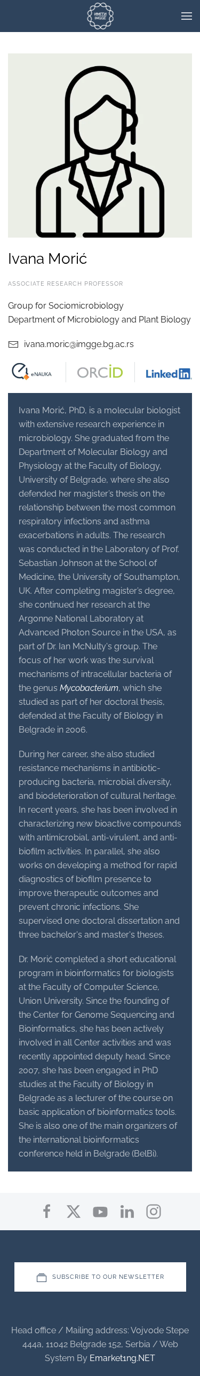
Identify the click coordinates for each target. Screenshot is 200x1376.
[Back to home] (100, 16)
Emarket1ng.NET (122, 1358)
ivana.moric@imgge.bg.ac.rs (79, 344)
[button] (186, 16)
